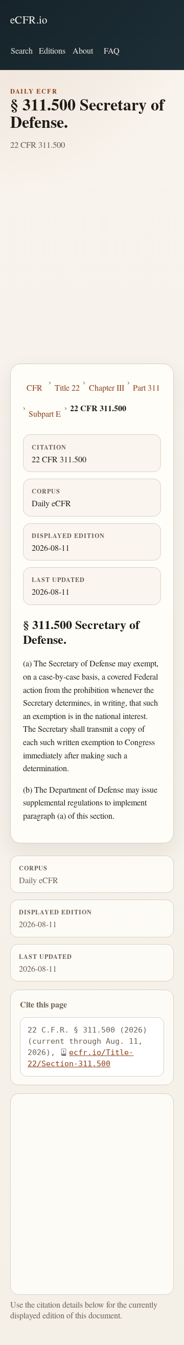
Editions (52, 50)
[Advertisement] (92, 266)
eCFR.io (29, 19)
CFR (34, 387)
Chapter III (106, 387)
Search (22, 50)
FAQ (112, 50)
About (83, 50)
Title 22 (67, 387)
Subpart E (45, 413)
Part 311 (146, 387)
